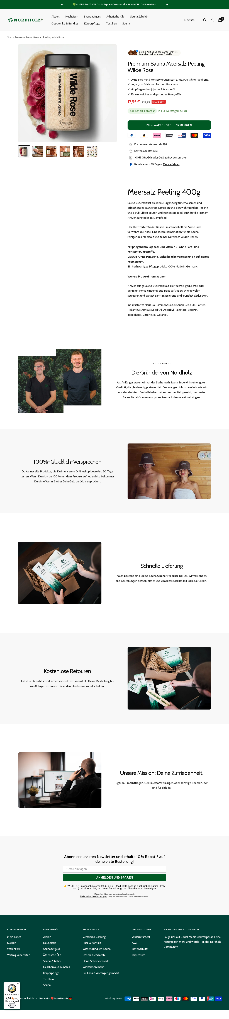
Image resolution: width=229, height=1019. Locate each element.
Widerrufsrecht (141, 937)
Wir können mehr (93, 967)
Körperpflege (92, 23)
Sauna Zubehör (139, 16)
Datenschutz (140, 949)
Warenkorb (14, 949)
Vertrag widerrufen (18, 955)
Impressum (138, 955)
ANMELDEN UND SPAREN (114, 877)
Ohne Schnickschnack (96, 961)
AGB (135, 942)
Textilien (111, 23)
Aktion (56, 16)
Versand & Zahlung (94, 937)
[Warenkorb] (220, 20)
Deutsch (189, 20)
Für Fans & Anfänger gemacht (101, 973)
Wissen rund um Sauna (97, 949)
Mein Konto (14, 937)
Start (10, 37)
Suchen (11, 942)
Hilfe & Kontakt (92, 942)
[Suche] (204, 20)
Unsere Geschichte (94, 955)
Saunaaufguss (92, 16)
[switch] (12, 1005)
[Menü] (18, 984)
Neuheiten (71, 16)
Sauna (126, 23)
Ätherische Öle (115, 16)
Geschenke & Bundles (65, 23)
